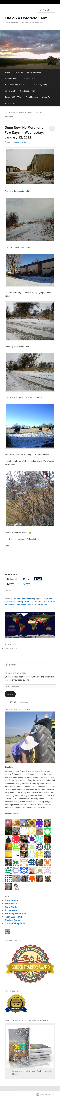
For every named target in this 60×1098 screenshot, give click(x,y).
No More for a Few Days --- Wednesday (30, 603)
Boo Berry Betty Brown (14, 84)
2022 (44, 598)
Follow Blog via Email (16, 673)
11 (52, 128)
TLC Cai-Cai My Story (38, 84)
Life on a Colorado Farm (26, 17)
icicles (12, 601)
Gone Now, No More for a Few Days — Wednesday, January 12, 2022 (24, 132)
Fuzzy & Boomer (34, 72)
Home (7, 72)
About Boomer (32, 97)
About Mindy (10, 90)
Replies (42, 604)
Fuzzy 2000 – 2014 (13, 97)
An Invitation (29, 78)
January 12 (21, 601)
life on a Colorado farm (37, 601)
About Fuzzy (47, 97)
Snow (34, 604)
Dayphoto (9, 767)
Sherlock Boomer (12, 78)
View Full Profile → (13, 813)
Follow (10, 694)
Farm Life (19, 72)
